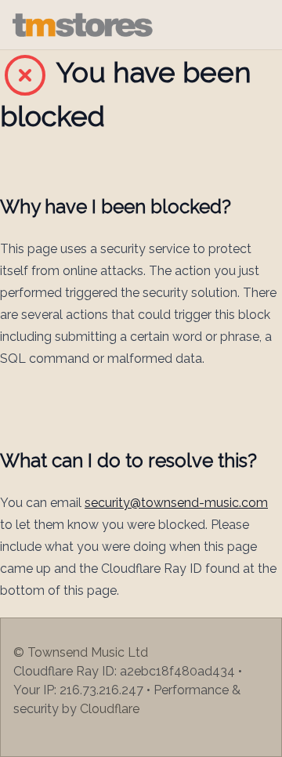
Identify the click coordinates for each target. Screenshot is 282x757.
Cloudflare (109, 708)
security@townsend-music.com (176, 502)
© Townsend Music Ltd (80, 652)
